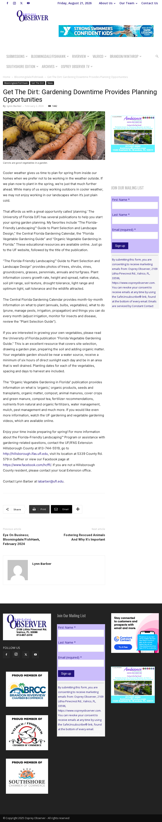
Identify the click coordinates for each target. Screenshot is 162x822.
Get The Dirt (37, 83)
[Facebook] (7, 3)
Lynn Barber (14, 105)
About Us (105, 3)
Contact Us (149, 3)
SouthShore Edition (20, 66)
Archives (48, 66)
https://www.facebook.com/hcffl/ (27, 465)
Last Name (121, 215)
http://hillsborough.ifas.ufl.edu (25, 454)
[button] (157, 56)
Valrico (98, 56)
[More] (77, 509)
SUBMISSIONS (15, 56)
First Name (121, 200)
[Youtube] (28, 3)
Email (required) (124, 230)
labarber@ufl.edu (50, 481)
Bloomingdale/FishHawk (48, 56)
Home (6, 77)
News (50, 83)
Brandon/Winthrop (124, 56)
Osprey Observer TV (75, 66)
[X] (21, 3)
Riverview (79, 56)
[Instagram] (14, 3)
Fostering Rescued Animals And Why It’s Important (84, 537)
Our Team (126, 3)
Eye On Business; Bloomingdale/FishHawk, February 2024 (21, 539)
